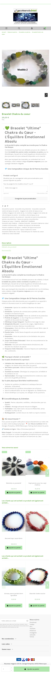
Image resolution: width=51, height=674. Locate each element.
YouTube (32, 628)
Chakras (17, 221)
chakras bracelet (24, 223)
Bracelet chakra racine (37, 593)
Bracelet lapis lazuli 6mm (13, 538)
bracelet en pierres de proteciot (13, 217)
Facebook (33, 622)
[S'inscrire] (27, 621)
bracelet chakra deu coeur (11, 231)
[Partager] (2, 206)
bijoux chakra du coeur (28, 229)
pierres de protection (9, 219)
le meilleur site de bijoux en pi (29, 215)
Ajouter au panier (33, 669)
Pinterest (33, 631)
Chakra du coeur (7, 221)
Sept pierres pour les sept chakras (37, 484)
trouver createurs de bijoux (11, 227)
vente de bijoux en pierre (10, 211)
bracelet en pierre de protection (35, 217)
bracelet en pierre (8, 209)
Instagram (33, 633)
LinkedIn (32, 635)
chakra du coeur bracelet (10, 233)
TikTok (32, 637)
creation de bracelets (9, 225)
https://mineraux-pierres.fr (26, 429)
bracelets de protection (23, 209)
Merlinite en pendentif (13, 483)
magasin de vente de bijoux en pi (31, 211)
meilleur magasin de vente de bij (13, 213)
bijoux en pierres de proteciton (27, 219)
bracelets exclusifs (39, 209)
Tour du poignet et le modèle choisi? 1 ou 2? (18, 184)
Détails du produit (9, 247)
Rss (31, 626)
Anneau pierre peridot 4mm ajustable (13, 594)
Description (6, 243)
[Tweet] (5, 206)
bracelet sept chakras (9, 223)
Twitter (32, 624)
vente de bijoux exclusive (10, 229)
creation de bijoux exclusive (31, 227)
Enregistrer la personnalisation (25, 198)
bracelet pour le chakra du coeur (32, 231)
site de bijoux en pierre (10, 215)
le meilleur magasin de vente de (36, 213)
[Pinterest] (7, 206)
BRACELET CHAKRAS (28, 221)
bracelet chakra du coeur (39, 223)
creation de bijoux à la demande (29, 225)
